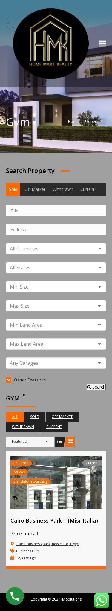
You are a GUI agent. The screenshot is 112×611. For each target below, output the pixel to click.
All (15, 416)
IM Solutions (71, 599)
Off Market (34, 189)
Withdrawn (63, 189)
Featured (19, 441)
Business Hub (27, 551)
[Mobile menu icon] (102, 43)
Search (98, 387)
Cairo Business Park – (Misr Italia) (54, 520)
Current (87, 189)
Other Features (29, 380)
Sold (13, 189)
